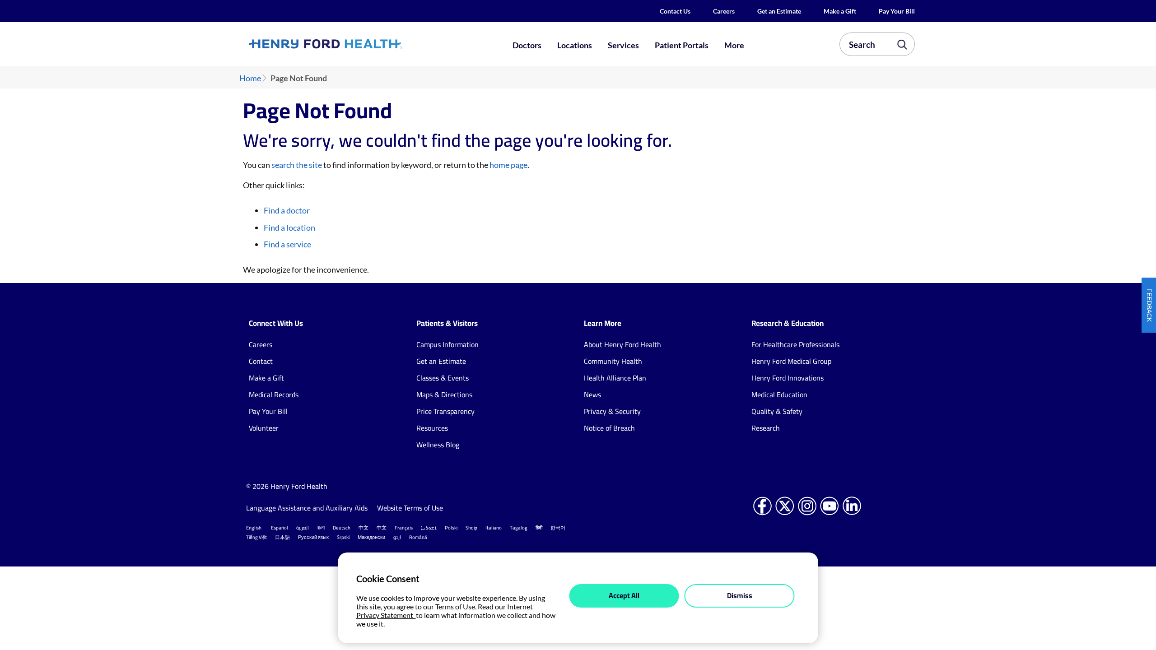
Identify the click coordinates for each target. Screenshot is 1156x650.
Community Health (613, 361)
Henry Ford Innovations (787, 378)
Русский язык (313, 537)
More (734, 45)
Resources (432, 428)
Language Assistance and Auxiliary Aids (307, 508)
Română (418, 537)
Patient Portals (682, 45)
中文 (363, 527)
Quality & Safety (776, 411)
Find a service (287, 244)
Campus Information (447, 344)
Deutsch (341, 527)
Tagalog (518, 527)
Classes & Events (442, 378)
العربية (302, 527)
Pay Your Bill (897, 11)
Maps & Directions (444, 394)
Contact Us (675, 11)
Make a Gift (840, 11)
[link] (358, 43)
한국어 (557, 527)
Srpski (343, 537)
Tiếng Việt (256, 537)
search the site (296, 165)
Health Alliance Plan (615, 378)
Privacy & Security (612, 411)
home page (508, 165)
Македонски (371, 537)
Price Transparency (445, 411)
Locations (574, 45)
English (253, 527)
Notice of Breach (609, 428)
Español (279, 527)
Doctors (527, 45)
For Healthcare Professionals (795, 344)
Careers (724, 11)
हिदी (539, 527)
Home (250, 78)
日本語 (282, 537)
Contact (261, 361)
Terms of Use (455, 606)
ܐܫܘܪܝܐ (429, 527)
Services (623, 45)
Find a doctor (287, 210)
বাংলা (321, 527)
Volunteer (264, 428)
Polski (451, 527)
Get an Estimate (779, 11)
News (592, 394)
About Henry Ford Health (622, 344)
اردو (397, 537)
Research (765, 428)
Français (404, 527)
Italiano (493, 527)
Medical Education (779, 394)
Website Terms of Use (410, 507)
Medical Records (273, 394)
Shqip (471, 527)
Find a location (289, 227)
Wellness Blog (437, 444)
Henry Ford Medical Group (791, 361)
